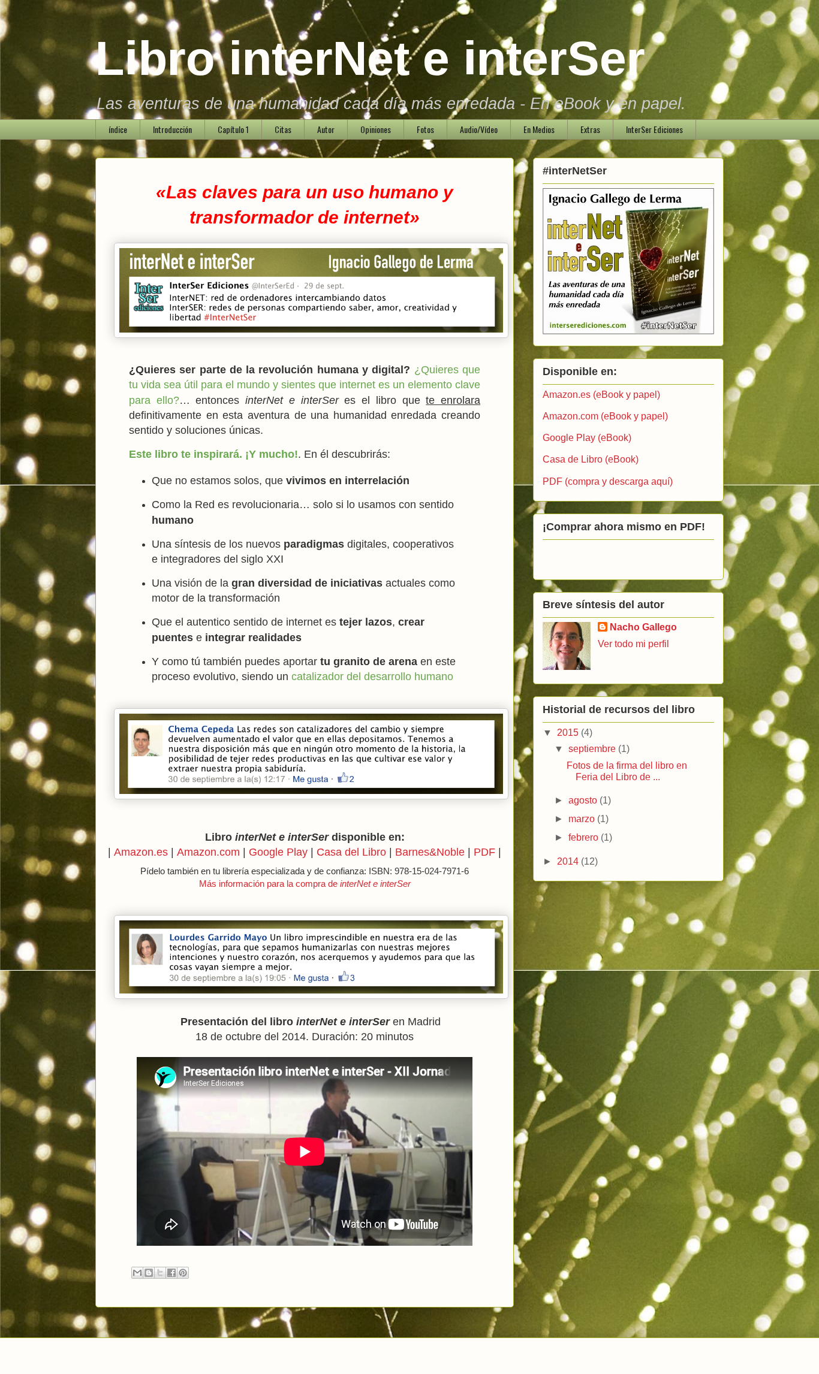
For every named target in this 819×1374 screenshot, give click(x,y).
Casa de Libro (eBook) (591, 459)
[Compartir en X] (160, 1273)
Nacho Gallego (643, 627)
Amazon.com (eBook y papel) (605, 416)
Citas (283, 129)
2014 (569, 861)
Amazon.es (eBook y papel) (601, 394)
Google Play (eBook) (587, 438)
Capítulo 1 (233, 129)
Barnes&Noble (430, 852)
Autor (326, 129)
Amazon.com (208, 852)
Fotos (425, 129)
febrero (584, 837)
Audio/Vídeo (479, 129)
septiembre (593, 749)
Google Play (278, 852)
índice (118, 129)
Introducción (172, 129)
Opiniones (375, 129)
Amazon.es (141, 852)
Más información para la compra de (305, 883)
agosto (584, 800)
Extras (590, 129)
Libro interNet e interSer (370, 58)
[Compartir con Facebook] (171, 1273)
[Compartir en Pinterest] (183, 1273)
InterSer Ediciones (654, 129)
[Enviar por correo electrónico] (137, 1273)
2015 (569, 732)
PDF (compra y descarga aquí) (608, 481)
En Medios (539, 129)
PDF (484, 852)
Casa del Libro (351, 852)
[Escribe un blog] (149, 1273)
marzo (582, 819)
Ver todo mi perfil (633, 644)
